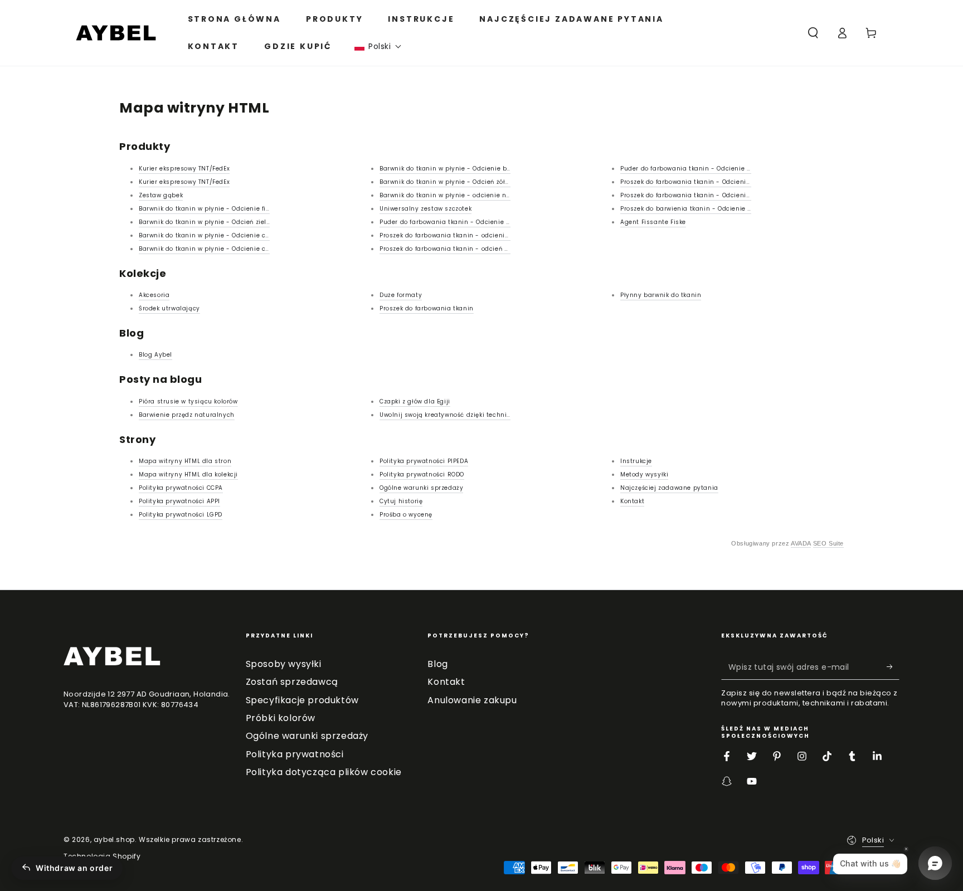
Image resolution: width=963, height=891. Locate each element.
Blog (437, 664)
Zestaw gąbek (161, 195)
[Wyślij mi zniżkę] (893, 667)
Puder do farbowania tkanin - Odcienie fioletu (693, 168)
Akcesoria (154, 295)
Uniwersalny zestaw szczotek (425, 209)
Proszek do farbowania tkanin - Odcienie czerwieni (700, 195)
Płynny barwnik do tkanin (660, 295)
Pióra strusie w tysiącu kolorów (188, 401)
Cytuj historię (401, 501)
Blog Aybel (155, 354)
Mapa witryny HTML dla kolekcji (188, 474)
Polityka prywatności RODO (422, 474)
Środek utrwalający (169, 308)
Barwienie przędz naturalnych (187, 415)
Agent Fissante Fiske (653, 222)
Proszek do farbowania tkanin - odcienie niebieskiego (465, 235)
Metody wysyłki (644, 474)
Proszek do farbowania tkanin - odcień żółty (449, 249)
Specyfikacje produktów (302, 700)
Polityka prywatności (295, 754)
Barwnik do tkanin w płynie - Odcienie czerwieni (215, 235)
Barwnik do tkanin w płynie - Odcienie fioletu (210, 209)
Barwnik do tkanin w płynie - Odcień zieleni (207, 222)
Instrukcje (636, 461)
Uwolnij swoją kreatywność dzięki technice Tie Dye (459, 415)
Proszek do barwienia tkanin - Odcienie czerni (693, 209)
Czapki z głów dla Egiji (415, 401)
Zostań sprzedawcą (292, 681)
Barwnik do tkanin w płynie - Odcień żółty (446, 182)
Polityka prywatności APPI (179, 501)
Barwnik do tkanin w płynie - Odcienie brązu (450, 168)
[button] (378, 46)
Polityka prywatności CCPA (181, 488)
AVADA (801, 543)
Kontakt (632, 501)
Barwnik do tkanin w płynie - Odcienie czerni (210, 249)
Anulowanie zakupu (472, 700)
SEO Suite (828, 543)
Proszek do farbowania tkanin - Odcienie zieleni (696, 182)
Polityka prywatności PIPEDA (424, 461)
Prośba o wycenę (406, 514)
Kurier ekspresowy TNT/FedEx (184, 168)
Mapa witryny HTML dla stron (185, 461)
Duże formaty (401, 295)
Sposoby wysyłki (284, 664)
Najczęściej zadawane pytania (669, 488)
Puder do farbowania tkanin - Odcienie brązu (452, 222)
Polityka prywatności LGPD (180, 514)
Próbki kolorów (280, 718)
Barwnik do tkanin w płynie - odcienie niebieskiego (461, 195)
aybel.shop (114, 839)
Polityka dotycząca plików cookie (324, 772)
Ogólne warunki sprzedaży (421, 488)
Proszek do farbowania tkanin (427, 308)
